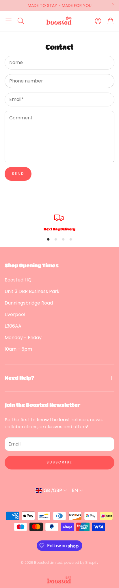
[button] (8, 21)
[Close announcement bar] (113, 4)
